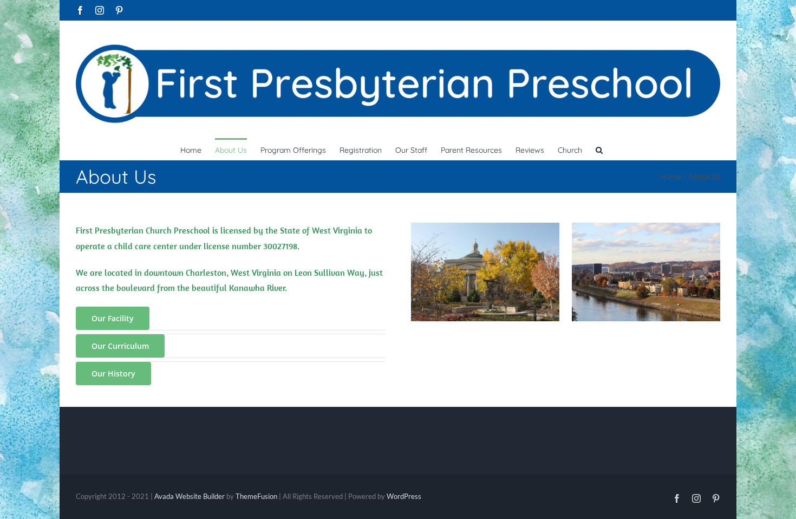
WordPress (404, 496)
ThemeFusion (256, 496)
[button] (599, 149)
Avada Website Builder (189, 496)
